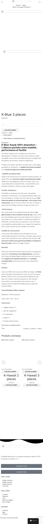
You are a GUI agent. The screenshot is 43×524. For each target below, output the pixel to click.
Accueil (18, 5)
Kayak (24, 5)
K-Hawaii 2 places (11, 377)
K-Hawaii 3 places (31, 377)
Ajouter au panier (10, 130)
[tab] (8, 135)
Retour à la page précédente (21, 7)
